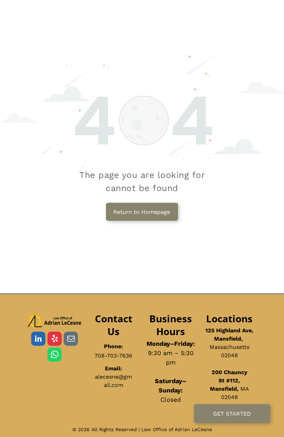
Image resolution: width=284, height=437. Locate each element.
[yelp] (54, 340)
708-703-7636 (113, 355)
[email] (71, 340)
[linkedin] (38, 340)
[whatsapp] (54, 355)
